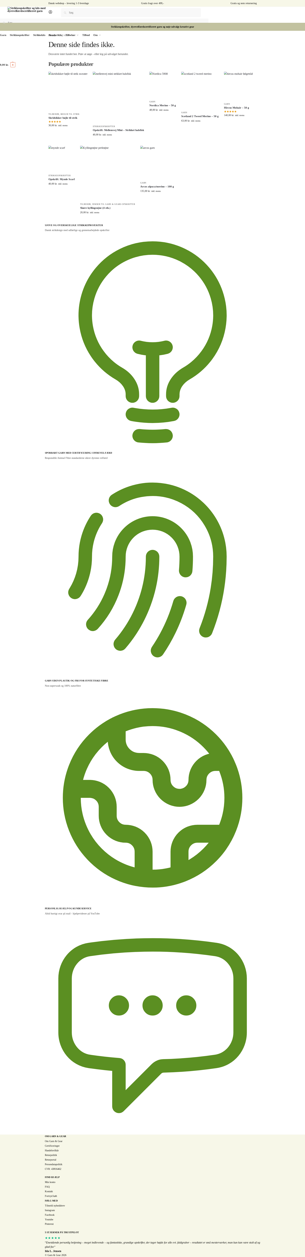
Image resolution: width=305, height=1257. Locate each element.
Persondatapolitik (53, 1164)
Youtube (49, 1219)
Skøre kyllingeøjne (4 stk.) (95, 207)
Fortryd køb (51, 1196)
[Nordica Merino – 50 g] (162, 85)
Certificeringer (52, 1146)
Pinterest (49, 1224)
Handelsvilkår (52, 1150)
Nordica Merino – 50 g (162, 105)
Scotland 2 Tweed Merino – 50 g (200, 116)
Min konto (50, 1182)
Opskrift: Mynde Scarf (61, 179)
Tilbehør (53, 114)
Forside (52, 35)
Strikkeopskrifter (104, 126)
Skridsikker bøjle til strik (62, 117)
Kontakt (49, 1191)
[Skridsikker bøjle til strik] (67, 91)
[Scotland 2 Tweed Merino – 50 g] (200, 90)
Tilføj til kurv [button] (67, 133)
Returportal (50, 1159)
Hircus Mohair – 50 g (236, 107)
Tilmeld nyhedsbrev (55, 1205)
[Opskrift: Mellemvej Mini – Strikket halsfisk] (118, 97)
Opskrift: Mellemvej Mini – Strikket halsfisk (118, 130)
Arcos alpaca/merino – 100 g (157, 186)
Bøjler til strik (70, 114)
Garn (152, 102)
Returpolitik (51, 1155)
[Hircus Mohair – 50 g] (238, 86)
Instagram (50, 1210)
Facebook (49, 1215)
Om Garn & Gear (53, 1141)
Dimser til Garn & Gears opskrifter (113, 204)
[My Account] (50, 13)
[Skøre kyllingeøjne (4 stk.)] (107, 173)
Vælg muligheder (162, 117)
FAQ (47, 1186)
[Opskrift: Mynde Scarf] (61, 159)
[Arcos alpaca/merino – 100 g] (157, 162)
